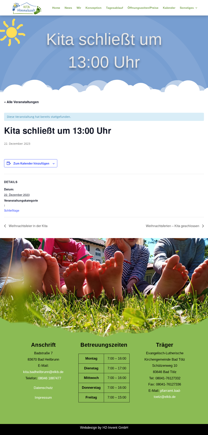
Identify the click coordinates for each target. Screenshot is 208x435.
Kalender (169, 7)
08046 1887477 (49, 378)
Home (56, 7)
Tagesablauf (114, 7)
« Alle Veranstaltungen (21, 101)
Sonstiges (187, 7)
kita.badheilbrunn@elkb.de (43, 372)
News (68, 7)
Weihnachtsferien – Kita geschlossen (173, 225)
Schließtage (11, 210)
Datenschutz (43, 388)
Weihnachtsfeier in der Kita (28, 225)
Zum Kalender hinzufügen (31, 163)
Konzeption (94, 7)
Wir (79, 7)
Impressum (43, 398)
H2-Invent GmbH (115, 427)
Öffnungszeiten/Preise (143, 7)
